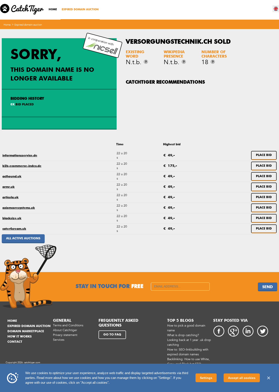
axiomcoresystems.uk (18, 207)
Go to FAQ (112, 334)
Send (267, 287)
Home (53, 9)
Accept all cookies (241, 378)
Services (58, 340)
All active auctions (23, 238)
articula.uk (10, 197)
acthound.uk (11, 176)
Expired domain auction (80, 9)
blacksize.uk (11, 218)
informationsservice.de (19, 155)
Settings (206, 378)
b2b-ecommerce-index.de (21, 166)
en (276, 9)
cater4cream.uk (14, 228)
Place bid (264, 155)
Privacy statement (65, 335)
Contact (14, 341)
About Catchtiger (65, 330)
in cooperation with (101, 41)
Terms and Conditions (68, 325)
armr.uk (8, 186)
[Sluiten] (268, 378)
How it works (19, 336)
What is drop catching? (183, 335)
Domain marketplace (25, 331)
